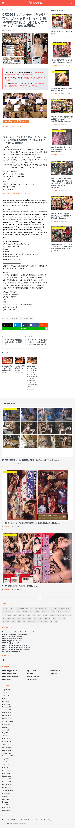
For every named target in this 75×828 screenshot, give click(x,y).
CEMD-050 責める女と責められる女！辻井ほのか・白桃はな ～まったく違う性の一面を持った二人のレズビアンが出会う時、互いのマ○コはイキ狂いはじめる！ (32, 376)
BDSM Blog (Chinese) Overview (12, 641)
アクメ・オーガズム (8, 611)
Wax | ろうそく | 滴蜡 (41, 608)
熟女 (41, 618)
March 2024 (6, 773)
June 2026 (5, 695)
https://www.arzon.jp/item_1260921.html (17, 193)
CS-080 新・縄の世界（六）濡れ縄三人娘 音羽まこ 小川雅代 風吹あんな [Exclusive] (31, 523)
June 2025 (5, 730)
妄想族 (59, 615)
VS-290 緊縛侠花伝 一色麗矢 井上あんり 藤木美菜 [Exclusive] (62, 61)
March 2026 (6, 704)
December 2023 (7, 782)
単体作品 (45, 615)
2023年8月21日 (6, 30)
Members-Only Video (59, 15)
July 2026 (5, 692)
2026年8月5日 (31, 389)
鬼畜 (56, 621)
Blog (49, 820)
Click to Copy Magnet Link (12, 126)
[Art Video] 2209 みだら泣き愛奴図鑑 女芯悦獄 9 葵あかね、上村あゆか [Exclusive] (30, 460)
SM (31, 608)
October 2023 (6, 788)
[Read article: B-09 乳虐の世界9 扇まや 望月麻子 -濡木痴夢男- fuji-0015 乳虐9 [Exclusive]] (62, 137)
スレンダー (45, 611)
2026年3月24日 (64, 124)
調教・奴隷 (31, 621)
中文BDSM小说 (55, 671)
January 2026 (6, 710)
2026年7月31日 (7, 375)
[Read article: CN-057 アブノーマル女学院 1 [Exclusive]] (62, 21)
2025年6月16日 (64, 190)
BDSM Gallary (6, 679)
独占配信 (47, 618)
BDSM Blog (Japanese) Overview (13, 643)
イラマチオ (36, 611)
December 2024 (7, 747)
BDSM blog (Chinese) (9, 671)
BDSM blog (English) (9, 674)
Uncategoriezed (31, 679)
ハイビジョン (60, 611)
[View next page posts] (39, 597)
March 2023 (6, 808)
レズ (15, 615)
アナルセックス (27, 611)
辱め (37, 621)
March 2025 (6, 739)
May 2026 (5, 698)
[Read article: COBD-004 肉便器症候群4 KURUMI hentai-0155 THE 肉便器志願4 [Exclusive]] (62, 203)
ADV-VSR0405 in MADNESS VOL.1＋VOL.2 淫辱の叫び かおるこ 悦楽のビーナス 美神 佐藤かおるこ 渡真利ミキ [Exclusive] (62, 183)
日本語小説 (53, 674)
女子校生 (52, 615)
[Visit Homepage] (36, 3)
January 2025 (6, 744)
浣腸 (19, 618)
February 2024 (7, 776)
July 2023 (5, 796)
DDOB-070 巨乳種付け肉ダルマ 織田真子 (20, 368)
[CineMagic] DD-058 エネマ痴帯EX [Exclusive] (61, 89)
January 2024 (6, 779)
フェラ (68, 611)
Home (4, 10)
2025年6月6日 (63, 93)
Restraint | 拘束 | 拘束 (25, 319)
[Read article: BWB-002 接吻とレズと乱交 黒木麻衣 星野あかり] (7, 360)
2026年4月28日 (64, 221)
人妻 (39, 615)
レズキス (21, 615)
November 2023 (7, 785)
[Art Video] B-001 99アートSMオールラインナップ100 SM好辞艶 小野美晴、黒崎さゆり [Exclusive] (61, 247)
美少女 (13, 621)
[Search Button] (72, 3)
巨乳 (64, 615)
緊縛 (63, 618)
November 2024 (7, 750)
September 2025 (7, 721)
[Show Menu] (3, 3)
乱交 (34, 615)
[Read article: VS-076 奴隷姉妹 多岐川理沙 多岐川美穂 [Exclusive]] (37, 558)
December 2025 (7, 713)
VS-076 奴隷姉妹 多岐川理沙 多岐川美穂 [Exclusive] (20, 586)
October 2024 (6, 753)
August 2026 (6, 690)
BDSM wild (55, 37)
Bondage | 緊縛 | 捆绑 (22, 608)
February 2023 (7, 811)
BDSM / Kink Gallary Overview (12, 636)
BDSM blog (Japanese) (10, 676)
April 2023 (5, 805)
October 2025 (6, 718)
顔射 (51, 621)
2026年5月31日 (15, 526)
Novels (43, 820)
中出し (28, 615)
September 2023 (7, 790)
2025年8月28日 (64, 65)
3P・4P (5, 608)
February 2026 (7, 707)
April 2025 (5, 736)
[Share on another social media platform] (46, 328)
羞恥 (19, 621)
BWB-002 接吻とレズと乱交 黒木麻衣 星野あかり (7, 369)
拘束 (4, 618)
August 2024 (6, 759)
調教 (24, 621)
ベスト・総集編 (7, 615)
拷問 (9, 618)
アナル (18, 611)
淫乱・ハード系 (27, 618)
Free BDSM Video (26, 820)
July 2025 (5, 727)
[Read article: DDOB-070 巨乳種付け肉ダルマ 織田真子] (20, 360)
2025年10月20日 (64, 37)
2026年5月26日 (15, 589)
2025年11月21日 (15, 463)
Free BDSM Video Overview (11, 652)
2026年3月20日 (64, 254)
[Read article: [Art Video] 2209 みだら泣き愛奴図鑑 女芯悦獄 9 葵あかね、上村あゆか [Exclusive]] (37, 432)
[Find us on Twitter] (3, 660)
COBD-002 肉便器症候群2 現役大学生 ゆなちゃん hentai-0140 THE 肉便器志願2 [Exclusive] (62, 119)
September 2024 (7, 756)
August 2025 (6, 724)
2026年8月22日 (19, 372)
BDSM (11, 608)
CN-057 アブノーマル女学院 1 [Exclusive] (61, 32)
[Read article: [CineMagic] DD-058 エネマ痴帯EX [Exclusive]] (62, 78)
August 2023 (6, 793)
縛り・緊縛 (6, 621)
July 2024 (5, 762)
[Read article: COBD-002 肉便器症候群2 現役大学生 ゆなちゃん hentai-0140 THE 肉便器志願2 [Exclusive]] (62, 106)
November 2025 (7, 715)
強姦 (69, 615)
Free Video (10, 10)
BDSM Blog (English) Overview (12, 638)
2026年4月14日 (64, 154)
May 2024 (5, 767)
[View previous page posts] (35, 597)
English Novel (31, 671)
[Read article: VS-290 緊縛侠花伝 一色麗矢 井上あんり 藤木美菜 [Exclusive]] (62, 49)
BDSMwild (9, 823)
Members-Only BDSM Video (10, 820)
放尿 (14, 618)
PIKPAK (16, 72)
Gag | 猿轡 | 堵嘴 (12, 319)
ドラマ (52, 611)
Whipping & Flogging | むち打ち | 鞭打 (60, 608)
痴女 (54, 618)
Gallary (36, 820)
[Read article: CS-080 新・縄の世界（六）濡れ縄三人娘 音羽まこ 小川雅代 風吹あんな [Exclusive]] (37, 495)
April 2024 (5, 770)
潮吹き (36, 618)
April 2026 (5, 701)
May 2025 (5, 733)
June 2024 (5, 764)
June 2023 (5, 799)
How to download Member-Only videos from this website (21, 632)
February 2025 (7, 741)
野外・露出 (44, 621)
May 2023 (5, 802)
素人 (59, 618)
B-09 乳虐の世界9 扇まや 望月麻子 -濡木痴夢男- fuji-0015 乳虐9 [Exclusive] (61, 149)
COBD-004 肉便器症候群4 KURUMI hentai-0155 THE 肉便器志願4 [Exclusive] (61, 215)
